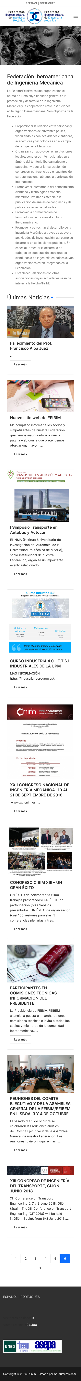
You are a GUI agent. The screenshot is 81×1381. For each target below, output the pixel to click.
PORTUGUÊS (30, 1297)
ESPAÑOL (10, 1297)
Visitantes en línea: (17, 1318)
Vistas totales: (14, 1325)
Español (32, 3)
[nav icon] (76, 16)
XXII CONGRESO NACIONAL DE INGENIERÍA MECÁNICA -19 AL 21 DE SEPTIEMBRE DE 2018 (39, 790)
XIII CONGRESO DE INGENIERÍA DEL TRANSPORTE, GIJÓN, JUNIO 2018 (39, 1186)
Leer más (20, 364)
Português (47, 3)
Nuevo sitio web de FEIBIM (35, 417)
